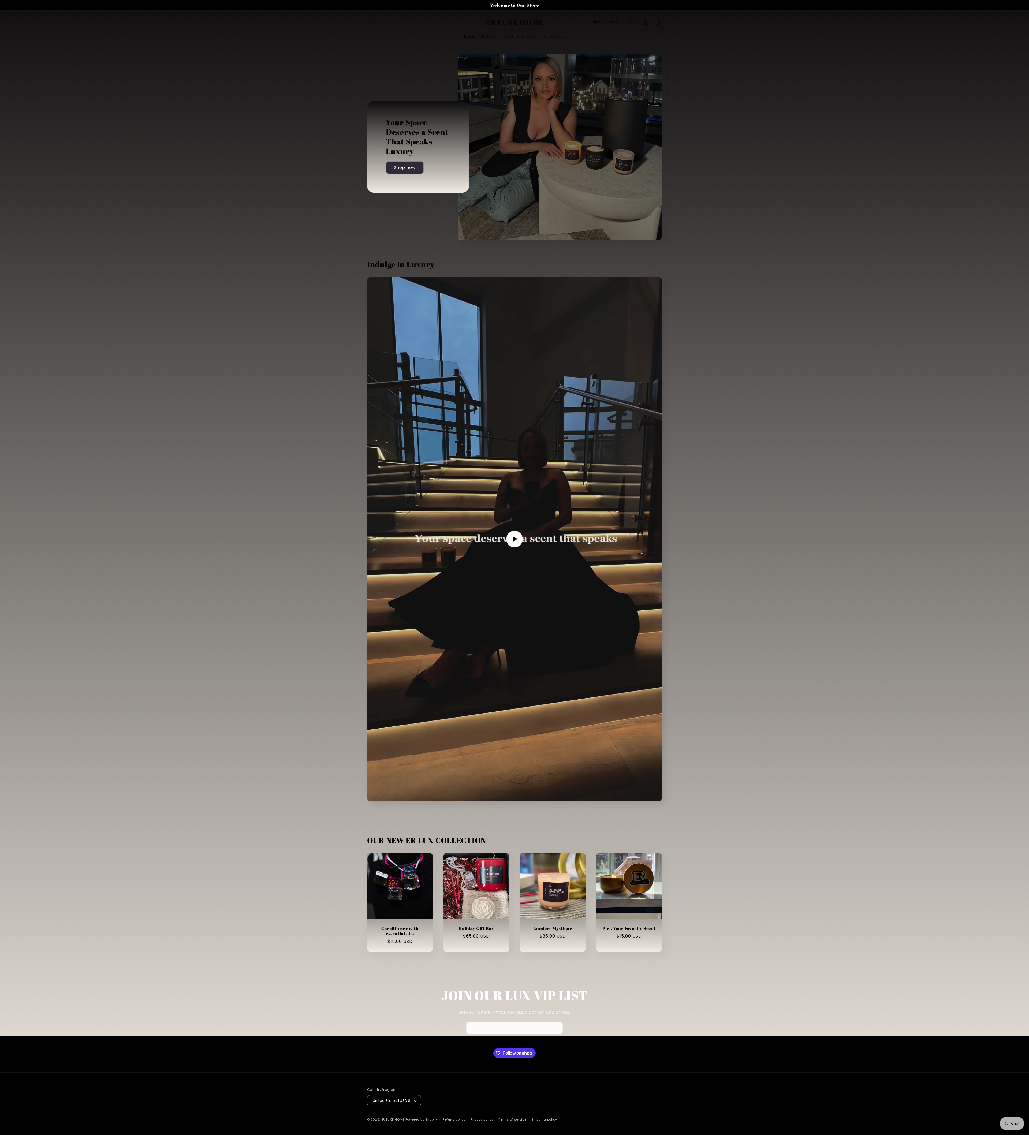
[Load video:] (514, 539)
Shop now (405, 167)
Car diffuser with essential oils (400, 931)
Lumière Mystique (552, 928)
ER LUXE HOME (392, 1119)
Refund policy (454, 1119)
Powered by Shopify (421, 1119)
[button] (373, 22)
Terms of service (512, 1119)
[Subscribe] (556, 1028)
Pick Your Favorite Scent (628, 928)
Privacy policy (482, 1119)
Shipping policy (544, 1119)
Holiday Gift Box (476, 928)
